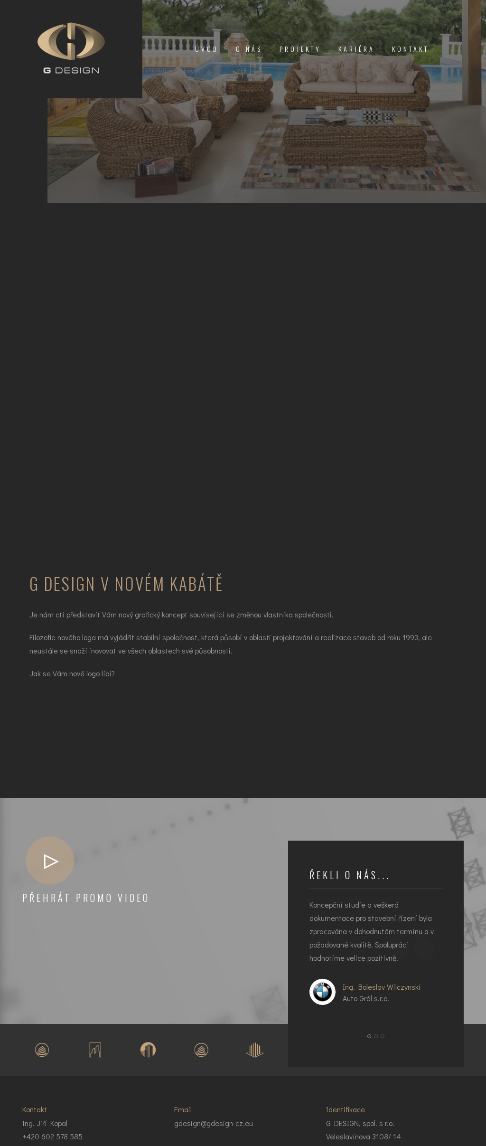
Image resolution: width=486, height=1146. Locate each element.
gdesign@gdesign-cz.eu (213, 1123)
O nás (249, 49)
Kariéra (356, 49)
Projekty (300, 49)
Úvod (207, 49)
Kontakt (410, 49)
